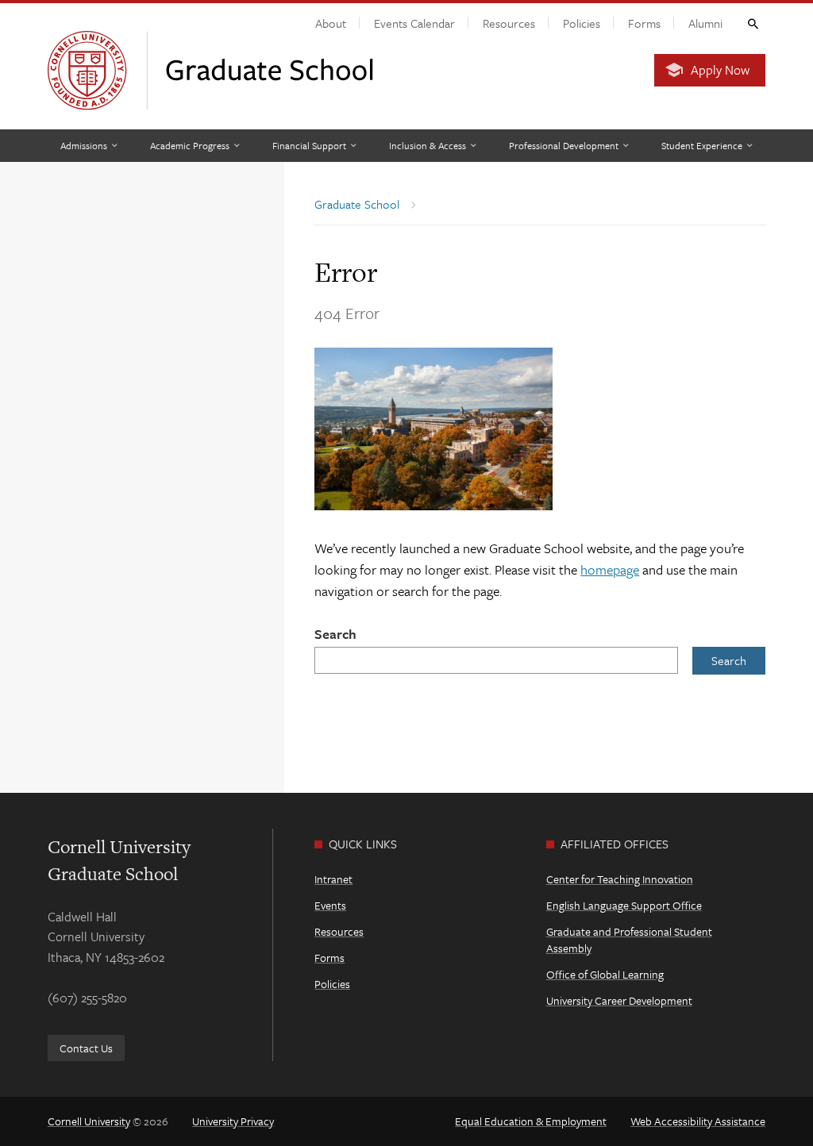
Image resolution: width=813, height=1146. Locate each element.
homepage (609, 569)
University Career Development (619, 1000)
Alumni (705, 23)
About (330, 23)
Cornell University (89, 1121)
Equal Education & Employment (531, 1121)
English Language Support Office (624, 905)
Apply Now (720, 69)
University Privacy (233, 1121)
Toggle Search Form (751, 23)
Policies (581, 23)
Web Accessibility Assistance (697, 1121)
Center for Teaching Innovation (619, 879)
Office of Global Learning (605, 974)
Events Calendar (414, 23)
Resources (509, 23)
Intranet (333, 879)
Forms (644, 23)
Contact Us (86, 1048)
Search (335, 634)
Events (330, 905)
